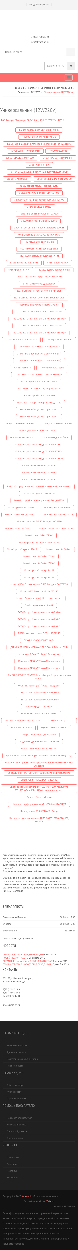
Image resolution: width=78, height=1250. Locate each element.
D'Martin (50, 1201)
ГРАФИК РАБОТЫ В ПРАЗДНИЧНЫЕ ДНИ (23, 954)
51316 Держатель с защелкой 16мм (39, 255)
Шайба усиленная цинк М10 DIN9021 (39, 430)
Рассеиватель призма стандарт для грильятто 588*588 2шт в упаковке (39, 764)
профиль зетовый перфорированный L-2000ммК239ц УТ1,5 (39, 755)
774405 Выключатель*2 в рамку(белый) (39, 360)
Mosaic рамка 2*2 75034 (21, 507)
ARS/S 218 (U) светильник (20, 423)
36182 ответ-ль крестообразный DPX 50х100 (39, 199)
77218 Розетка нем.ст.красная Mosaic (39, 346)
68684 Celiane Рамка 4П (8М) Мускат (39, 304)
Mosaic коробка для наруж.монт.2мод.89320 (39, 500)
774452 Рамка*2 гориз (52, 367)
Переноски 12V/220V (29, 92)
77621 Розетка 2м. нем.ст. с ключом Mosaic (39, 374)
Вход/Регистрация (39, 4)
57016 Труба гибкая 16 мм (24, 262)
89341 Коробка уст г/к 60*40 (39, 395)
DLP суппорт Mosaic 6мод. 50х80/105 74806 (39, 458)
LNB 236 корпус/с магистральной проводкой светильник (39, 486)
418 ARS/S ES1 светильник (39, 241)
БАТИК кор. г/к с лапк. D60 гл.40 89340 (39, 633)
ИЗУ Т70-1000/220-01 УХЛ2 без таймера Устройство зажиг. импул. (39, 677)
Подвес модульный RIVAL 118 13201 (39, 741)
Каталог (32, 88)
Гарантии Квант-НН (16, 1098)
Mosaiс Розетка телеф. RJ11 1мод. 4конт (39, 598)
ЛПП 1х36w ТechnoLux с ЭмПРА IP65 (39, 692)
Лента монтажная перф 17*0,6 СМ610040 (39, 276)
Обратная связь (15, 1138)
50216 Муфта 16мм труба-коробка (39, 248)
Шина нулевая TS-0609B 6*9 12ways (39, 811)
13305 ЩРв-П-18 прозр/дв (25, 150)
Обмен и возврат (15, 1085)
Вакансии (12, 1164)
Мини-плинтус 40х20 (62, 720)
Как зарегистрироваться (19, 1118)
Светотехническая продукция (56, 88)
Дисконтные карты (16, 1052)
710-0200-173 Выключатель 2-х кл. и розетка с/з (39, 332)
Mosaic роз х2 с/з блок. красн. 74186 (39, 542)
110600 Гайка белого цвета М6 (39, 136)
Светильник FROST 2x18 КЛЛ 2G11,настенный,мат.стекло (39, 773)
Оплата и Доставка (17, 1131)
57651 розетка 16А (57, 262)
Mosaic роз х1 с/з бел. (17, 528)
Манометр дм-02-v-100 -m (39, 706)
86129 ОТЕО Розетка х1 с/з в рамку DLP (39, 388)
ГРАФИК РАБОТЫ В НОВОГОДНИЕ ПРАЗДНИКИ (27, 964)
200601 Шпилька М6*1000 (20, 157)
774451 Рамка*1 (22, 367)
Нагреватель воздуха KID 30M (39, 734)
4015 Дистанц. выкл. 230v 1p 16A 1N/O (39, 234)
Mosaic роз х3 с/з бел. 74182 (39, 556)
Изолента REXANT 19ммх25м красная (39, 668)
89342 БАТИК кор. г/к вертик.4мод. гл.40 (39, 402)
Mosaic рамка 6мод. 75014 (58, 514)
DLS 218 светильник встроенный (39, 465)
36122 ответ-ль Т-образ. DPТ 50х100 (39, 192)
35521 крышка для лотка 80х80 (54, 179)
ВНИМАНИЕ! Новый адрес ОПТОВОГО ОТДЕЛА (27, 961)
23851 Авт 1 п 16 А (39, 164)
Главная (19, 88)
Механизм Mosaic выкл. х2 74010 (39, 713)
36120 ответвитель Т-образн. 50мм (39, 185)
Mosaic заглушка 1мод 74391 (39, 493)
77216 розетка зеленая (59, 339)
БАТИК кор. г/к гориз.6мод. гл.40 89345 (39, 626)
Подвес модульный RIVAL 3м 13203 (39, 748)
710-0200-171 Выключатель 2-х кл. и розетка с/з (39, 318)
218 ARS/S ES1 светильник (57, 157)
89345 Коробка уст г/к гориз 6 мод (39, 416)
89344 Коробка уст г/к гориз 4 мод (39, 409)
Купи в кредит (14, 1092)
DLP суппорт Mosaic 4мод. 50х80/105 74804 (39, 451)
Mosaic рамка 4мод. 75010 (19, 514)
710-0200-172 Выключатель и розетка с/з (39, 325)
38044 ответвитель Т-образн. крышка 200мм (39, 227)
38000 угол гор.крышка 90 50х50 (39, 220)
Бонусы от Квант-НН (17, 1045)
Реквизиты (12, 1177)
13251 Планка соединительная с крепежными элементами (39, 144)
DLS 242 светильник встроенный (39, 479)
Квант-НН (27, 1196)
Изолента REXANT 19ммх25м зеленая (39, 661)
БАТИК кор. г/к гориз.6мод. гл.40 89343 (39, 619)
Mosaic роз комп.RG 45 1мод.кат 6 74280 (39, 521)
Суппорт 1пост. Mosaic (39, 797)
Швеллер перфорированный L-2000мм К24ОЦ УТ (39, 804)
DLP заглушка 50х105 (21, 437)
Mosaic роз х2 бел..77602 (39, 535)
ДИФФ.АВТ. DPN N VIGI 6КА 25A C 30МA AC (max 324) (39, 647)
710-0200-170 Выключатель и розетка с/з (39, 311)
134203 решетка (58, 150)
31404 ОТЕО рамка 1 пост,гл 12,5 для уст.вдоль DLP (39, 171)
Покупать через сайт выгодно (22, 1059)
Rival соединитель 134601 (39, 605)
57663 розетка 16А (18, 269)
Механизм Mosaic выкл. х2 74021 (23, 720)
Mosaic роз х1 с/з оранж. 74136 (56, 528)
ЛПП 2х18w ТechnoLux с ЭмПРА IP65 (39, 699)
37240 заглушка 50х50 (39, 206)
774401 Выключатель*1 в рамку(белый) (39, 353)
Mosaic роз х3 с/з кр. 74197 (39, 570)
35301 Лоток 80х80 (17, 179)
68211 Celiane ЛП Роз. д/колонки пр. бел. (39, 290)
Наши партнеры (15, 1066)
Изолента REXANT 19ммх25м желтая (39, 654)
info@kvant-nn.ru (11, 1005)
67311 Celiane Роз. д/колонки (39, 283)
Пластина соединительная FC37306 (39, 213)
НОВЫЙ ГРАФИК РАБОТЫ (15, 958)
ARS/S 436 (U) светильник (58, 423)
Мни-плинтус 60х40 (21, 727)
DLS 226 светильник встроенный (39, 472)
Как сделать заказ (16, 1124)
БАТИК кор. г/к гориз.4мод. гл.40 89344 (39, 612)
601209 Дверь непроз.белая (54, 269)
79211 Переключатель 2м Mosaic (39, 381)
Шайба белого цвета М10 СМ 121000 (39, 130)
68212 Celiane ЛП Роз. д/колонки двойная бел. (39, 297)
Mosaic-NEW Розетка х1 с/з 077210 (39, 591)
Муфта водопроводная (54, 727)
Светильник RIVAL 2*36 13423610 (39, 779)
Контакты (12, 1171)
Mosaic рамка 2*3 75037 (57, 507)
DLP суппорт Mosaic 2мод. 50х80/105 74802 (39, 444)
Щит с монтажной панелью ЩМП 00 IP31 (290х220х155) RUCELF (39, 820)
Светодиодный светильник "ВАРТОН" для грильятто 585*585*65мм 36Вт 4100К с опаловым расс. (39, 788)
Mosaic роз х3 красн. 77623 (22, 549)
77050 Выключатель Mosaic (21, 339)
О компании (13, 1157)
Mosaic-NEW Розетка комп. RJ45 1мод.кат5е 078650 (39, 584)
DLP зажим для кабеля (55, 437)
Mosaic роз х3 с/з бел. (58, 549)
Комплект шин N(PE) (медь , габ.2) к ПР (39, 685)
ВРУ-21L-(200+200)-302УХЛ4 (39, 640)
